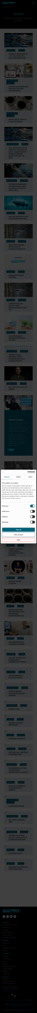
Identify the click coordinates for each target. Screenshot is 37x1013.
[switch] (32, 511)
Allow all (18, 529)
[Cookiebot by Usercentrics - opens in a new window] (27, 472)
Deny (18, 540)
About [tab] (30, 477)
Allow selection (18, 534)
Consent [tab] (6, 477)
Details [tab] (18, 477)
